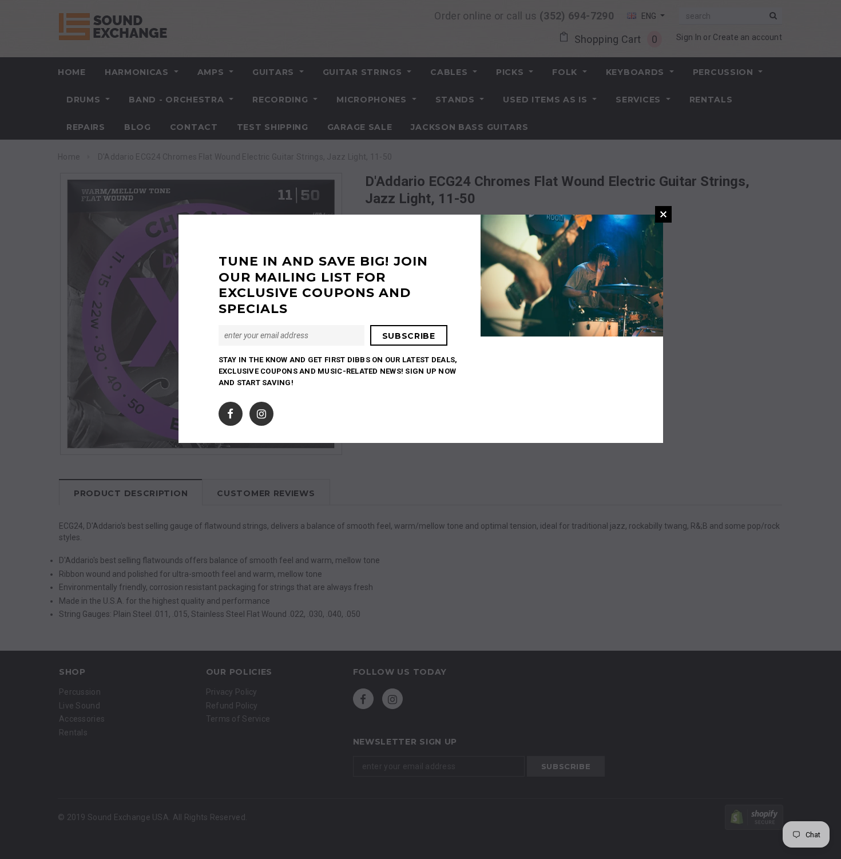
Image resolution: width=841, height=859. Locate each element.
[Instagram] (261, 411)
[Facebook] (230, 411)
